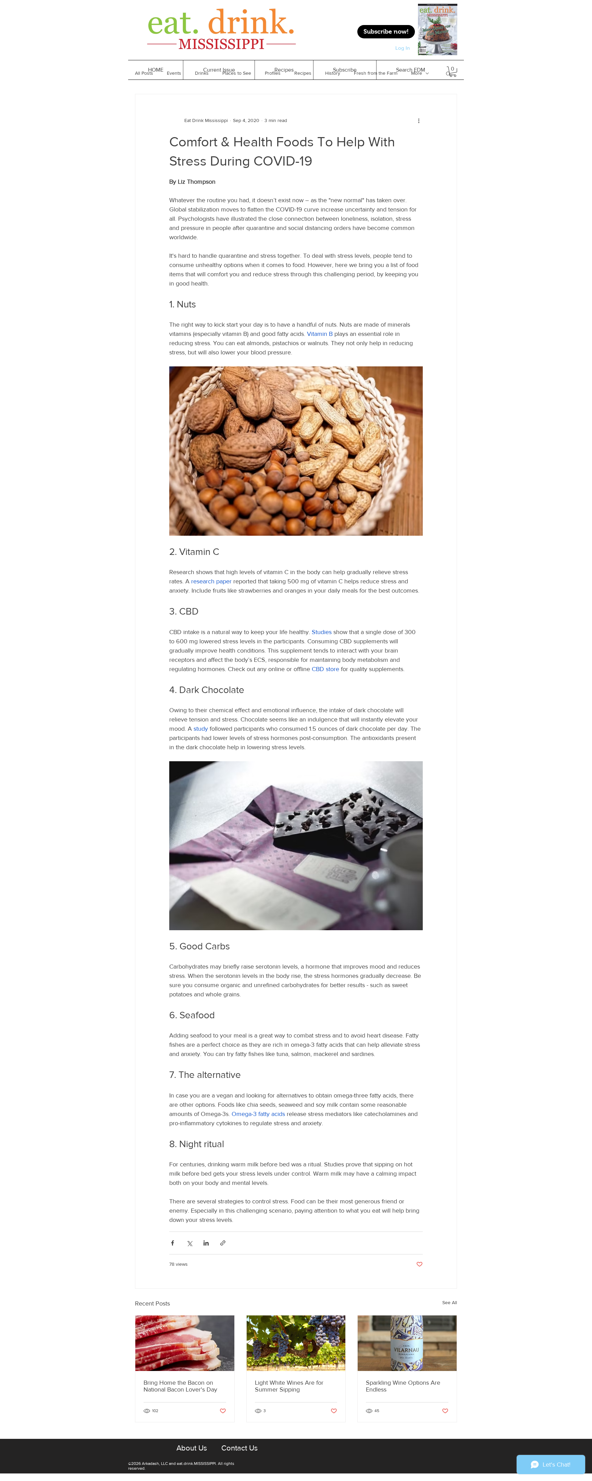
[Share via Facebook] (172, 1243)
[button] (284, 70)
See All (449, 1302)
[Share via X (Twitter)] (189, 1243)
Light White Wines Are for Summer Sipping (289, 1386)
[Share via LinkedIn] (206, 1243)
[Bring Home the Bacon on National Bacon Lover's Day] (184, 1343)
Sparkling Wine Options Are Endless (403, 1386)
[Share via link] (223, 1243)
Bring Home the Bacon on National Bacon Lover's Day (180, 1386)
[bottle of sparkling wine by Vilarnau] (407, 1343)
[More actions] (419, 120)
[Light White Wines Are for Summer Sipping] (296, 1343)
